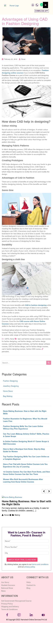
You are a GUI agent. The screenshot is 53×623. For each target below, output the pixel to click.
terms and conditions (40, 564)
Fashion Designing (10, 381)
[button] (42, 10)
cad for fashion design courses (37, 346)
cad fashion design (24, 341)
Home (12, 339)
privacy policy (29, 566)
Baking (17, 515)
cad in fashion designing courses (13, 349)
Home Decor (8, 391)
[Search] (48, 363)
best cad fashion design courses (29, 339)
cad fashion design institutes (19, 344)
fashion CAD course (33, 349)
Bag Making (7, 396)
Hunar (23, 59)
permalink (5, 351)
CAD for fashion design (17, 346)
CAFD (7, 339)
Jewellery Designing (11, 386)
